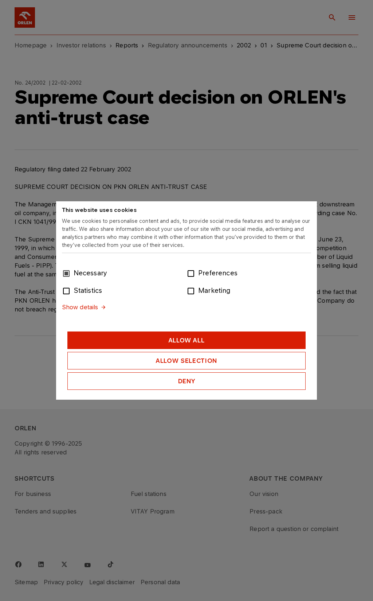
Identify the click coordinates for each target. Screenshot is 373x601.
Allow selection (186, 360)
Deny (186, 381)
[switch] (192, 272)
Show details (80, 307)
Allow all (187, 340)
